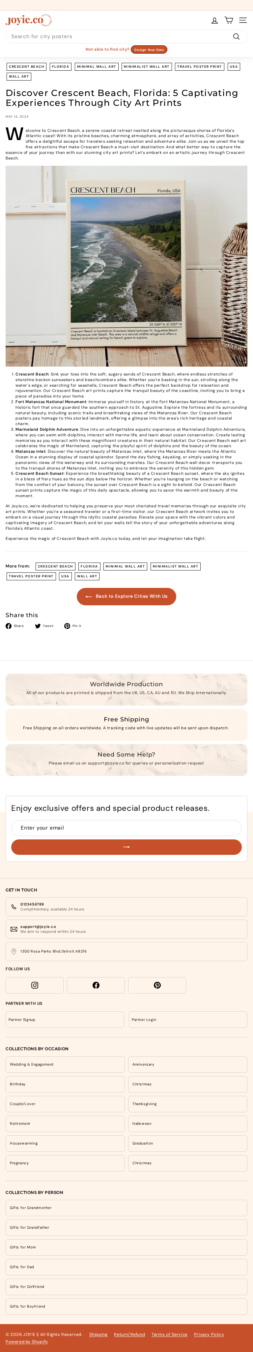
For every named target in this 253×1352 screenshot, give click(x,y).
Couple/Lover (22, 1103)
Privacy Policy (209, 1334)
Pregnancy (19, 1163)
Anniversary (143, 1064)
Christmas (142, 1084)
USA (234, 66)
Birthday (18, 1084)
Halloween (141, 1123)
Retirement (20, 1123)
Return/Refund (129, 1334)
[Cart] (229, 20)
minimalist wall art (147, 66)
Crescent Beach (26, 66)
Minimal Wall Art (96, 66)
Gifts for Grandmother (31, 1207)
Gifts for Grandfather (29, 1227)
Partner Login (144, 1019)
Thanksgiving (144, 1103)
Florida (61, 66)
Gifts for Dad (22, 1267)
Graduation (142, 1143)
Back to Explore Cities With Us (131, 596)
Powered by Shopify (27, 1341)
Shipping (98, 1334)
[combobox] (126, 36)
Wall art (19, 76)
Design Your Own (149, 50)
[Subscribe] (126, 847)
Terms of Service (169, 1334)
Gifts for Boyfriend (27, 1306)
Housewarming (24, 1143)
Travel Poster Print (199, 66)
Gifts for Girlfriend (27, 1286)
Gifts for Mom (23, 1247)
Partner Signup (22, 1019)
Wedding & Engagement (32, 1064)
